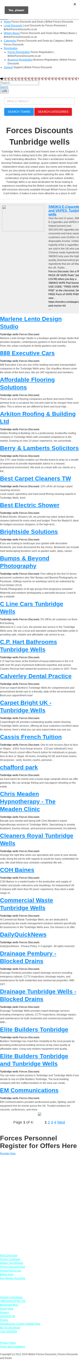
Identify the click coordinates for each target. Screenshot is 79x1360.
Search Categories (53, 111)
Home (7, 21)
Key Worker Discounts (12, 1278)
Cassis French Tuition (31, 737)
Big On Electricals (10, 1327)
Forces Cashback (10, 1259)
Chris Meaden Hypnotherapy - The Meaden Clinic (28, 801)
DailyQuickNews (23, 934)
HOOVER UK (7, 1316)
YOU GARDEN (8, 1331)
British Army (6, 1274)
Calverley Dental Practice (36, 676)
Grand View (6, 1308)
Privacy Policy (8, 1342)
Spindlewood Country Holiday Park (20, 1323)
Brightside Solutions (29, 531)
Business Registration (20, 59)
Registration (11, 48)
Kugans (4, 1312)
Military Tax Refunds (11, 1263)
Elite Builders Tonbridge (34, 1029)
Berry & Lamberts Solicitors (39, 448)
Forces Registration (19, 52)
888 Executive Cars (27, 353)
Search (4, 87)
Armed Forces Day (10, 1270)
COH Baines (17, 870)
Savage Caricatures (11, 1297)
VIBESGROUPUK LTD (12, 1301)
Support (8, 67)
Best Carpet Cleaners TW (35, 478)
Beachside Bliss (9, 1304)
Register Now (8, 1153)
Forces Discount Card (12, 1266)
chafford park (19, 767)
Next (61, 1122)
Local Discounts (13, 25)
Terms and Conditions (12, 1346)
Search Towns (19, 111)
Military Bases (12, 33)
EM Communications (29, 1090)
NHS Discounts (8, 1255)
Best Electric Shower (29, 505)
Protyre (4, 1320)
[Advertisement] (39, 1202)
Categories (10, 40)
